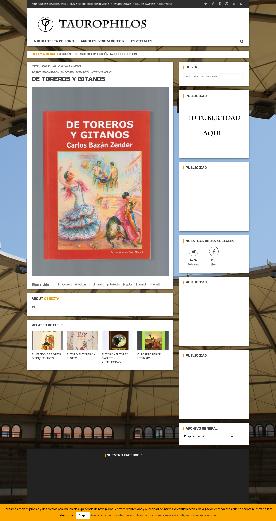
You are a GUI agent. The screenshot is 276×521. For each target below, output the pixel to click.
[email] (34, 307)
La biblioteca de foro (53, 41)
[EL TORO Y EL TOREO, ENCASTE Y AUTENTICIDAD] (117, 340)
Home (35, 65)
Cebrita (69, 72)
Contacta (165, 3)
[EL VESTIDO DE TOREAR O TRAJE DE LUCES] (47, 340)
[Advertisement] (213, 199)
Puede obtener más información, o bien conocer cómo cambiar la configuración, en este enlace (153, 515)
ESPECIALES (141, 41)
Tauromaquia (122, 3)
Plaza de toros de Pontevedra (89, 3)
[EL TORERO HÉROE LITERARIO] (153, 340)
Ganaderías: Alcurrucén (137, 54)
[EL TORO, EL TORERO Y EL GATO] (82, 340)
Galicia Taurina (145, 3)
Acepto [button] (83, 515)
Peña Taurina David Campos (49, 3)
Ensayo (45, 65)
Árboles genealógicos (102, 41)
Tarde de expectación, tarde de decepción (84, 54)
